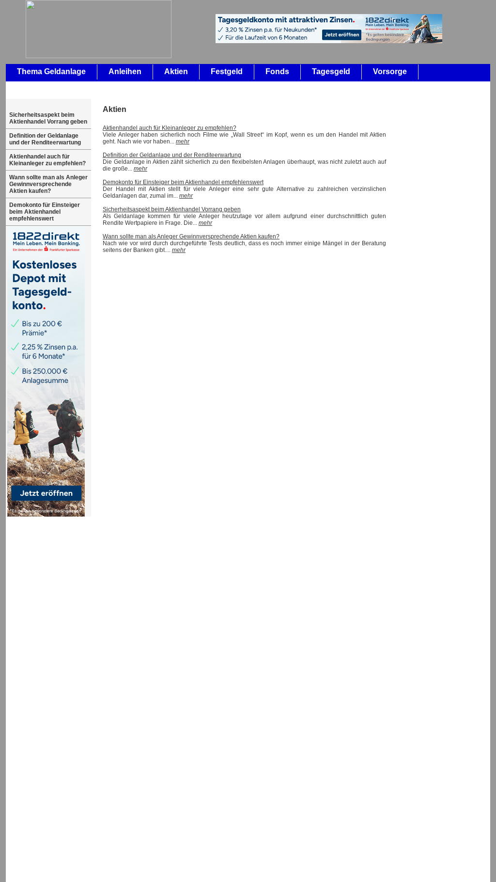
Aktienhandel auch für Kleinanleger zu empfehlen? (47, 160)
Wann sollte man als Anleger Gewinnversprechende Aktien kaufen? (48, 184)
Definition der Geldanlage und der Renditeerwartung (45, 139)
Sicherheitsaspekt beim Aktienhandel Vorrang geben (48, 118)
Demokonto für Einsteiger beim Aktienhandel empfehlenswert (44, 212)
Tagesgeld (331, 71)
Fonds (277, 71)
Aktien (176, 71)
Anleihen (124, 71)
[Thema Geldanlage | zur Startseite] (90, 56)
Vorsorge (390, 71)
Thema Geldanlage (51, 71)
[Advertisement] (447, 250)
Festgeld (227, 71)
